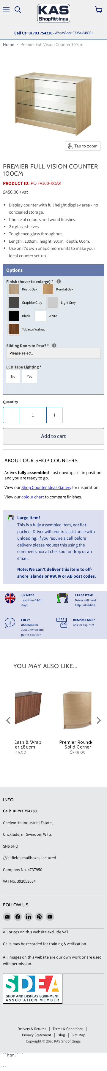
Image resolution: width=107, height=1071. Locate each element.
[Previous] (9, 720)
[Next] (98, 720)
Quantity (10, 402)
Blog (61, 1034)
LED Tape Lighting (23, 367)
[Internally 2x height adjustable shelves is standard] (54, 345)
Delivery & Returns (32, 1028)
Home (8, 44)
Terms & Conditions (68, 1028)
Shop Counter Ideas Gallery (46, 487)
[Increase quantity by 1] (55, 415)
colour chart (33, 497)
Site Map (78, 1034)
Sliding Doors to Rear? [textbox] (47, 345)
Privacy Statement (36, 1034)
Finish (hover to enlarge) (50, 281)
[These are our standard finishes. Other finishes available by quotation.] (58, 281)
